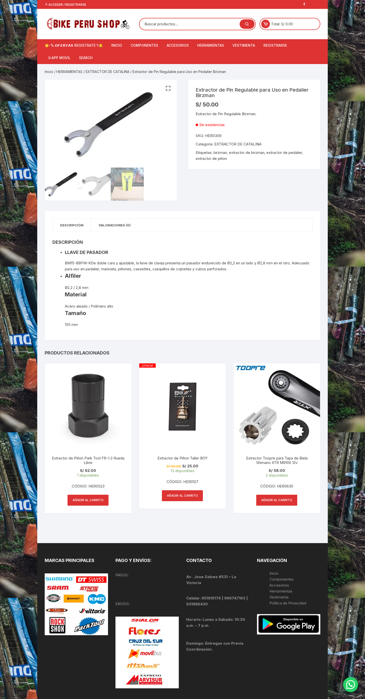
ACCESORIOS (178, 45)
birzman (220, 152)
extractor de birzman (246, 152)
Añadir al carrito (88, 500)
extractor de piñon (211, 158)
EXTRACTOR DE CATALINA (107, 72)
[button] (168, 88)
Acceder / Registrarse (67, 4)
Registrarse (275, 45)
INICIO (116, 45)
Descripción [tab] (71, 225)
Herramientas (281, 591)
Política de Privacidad (287, 603)
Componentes (281, 579)
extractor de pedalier (284, 152)
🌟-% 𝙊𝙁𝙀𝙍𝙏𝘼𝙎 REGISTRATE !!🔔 (74, 45)
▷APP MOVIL (59, 58)
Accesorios (279, 585)
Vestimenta (279, 597)
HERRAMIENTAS (210, 45)
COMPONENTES (144, 45)
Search (86, 58)
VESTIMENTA (243, 45)
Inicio (49, 72)
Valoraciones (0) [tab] (115, 225)
